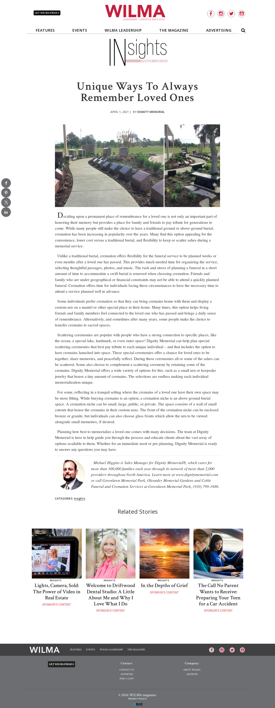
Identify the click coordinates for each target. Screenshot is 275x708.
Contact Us (126, 669)
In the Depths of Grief (164, 585)
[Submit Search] (243, 29)
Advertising (219, 30)
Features (45, 30)
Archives (192, 674)
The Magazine (173, 30)
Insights (79, 498)
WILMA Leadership (123, 30)
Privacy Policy (137, 699)
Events (79, 30)
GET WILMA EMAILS (47, 12)
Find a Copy (127, 678)
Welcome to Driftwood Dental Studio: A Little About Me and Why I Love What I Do (110, 594)
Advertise (126, 674)
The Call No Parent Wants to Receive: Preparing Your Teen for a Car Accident (218, 594)
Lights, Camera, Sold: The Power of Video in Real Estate (57, 591)
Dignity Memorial (150, 112)
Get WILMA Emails (61, 664)
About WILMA (192, 669)
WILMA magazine (137, 12)
